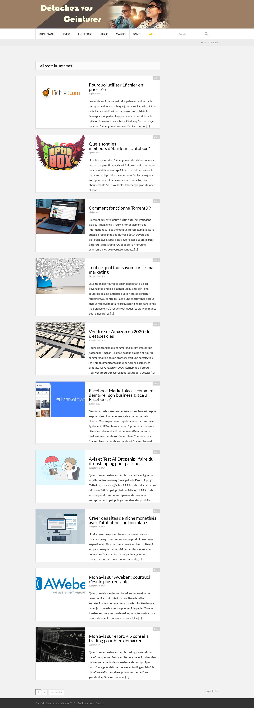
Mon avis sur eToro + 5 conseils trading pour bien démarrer (118, 638)
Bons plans (46, 33)
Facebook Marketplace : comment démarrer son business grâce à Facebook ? (122, 395)
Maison (121, 33)
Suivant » (56, 692)
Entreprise (85, 33)
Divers (66, 33)
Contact (100, 703)
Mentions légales (85, 703)
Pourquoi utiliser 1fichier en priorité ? (116, 87)
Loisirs (104, 33)
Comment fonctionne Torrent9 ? (120, 207)
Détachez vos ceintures (57, 703)
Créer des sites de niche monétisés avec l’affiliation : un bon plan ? (122, 520)
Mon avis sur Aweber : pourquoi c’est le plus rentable (119, 579)
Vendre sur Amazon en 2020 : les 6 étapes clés (120, 334)
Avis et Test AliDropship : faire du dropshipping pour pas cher (121, 461)
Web (151, 33)
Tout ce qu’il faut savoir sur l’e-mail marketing (122, 269)
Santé (137, 33)
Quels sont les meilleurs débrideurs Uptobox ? (119, 146)
